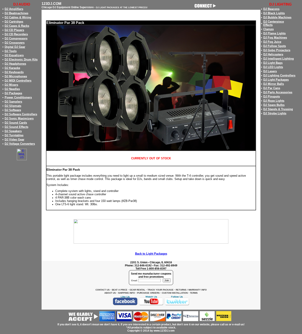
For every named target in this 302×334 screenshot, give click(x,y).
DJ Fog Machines (275, 37)
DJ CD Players (14, 30)
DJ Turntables (14, 135)
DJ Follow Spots (274, 46)
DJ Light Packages (276, 79)
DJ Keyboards (14, 72)
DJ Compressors (16, 38)
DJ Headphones (15, 63)
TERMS (194, 293)
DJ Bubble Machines (277, 17)
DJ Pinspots (271, 96)
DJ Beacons (271, 9)
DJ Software (13, 110)
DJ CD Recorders (16, 34)
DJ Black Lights (274, 13)
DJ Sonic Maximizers (19, 118)
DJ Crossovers (15, 42)
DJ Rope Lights (273, 100)
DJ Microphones (16, 76)
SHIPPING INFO (126, 293)
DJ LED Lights (273, 67)
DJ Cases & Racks (17, 25)
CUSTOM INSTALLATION (175, 293)
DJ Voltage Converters (20, 143)
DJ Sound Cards (16, 122)
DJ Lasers (270, 71)
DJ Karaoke (12, 68)
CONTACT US (103, 290)
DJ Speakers (13, 131)
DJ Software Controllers (21, 114)
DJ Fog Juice (272, 41)
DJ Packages (13, 93)
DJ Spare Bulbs (274, 105)
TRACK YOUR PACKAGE (160, 290)
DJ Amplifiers (14, 9)
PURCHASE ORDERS (148, 293)
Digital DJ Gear (15, 47)
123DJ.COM (51, 4)
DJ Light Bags (273, 62)
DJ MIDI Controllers (18, 80)
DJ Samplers (13, 101)
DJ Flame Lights (274, 33)
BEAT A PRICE (119, 290)
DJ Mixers (11, 84)
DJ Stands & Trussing (278, 109)
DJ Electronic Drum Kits (21, 59)
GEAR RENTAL (137, 290)
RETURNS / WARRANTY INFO (191, 290)
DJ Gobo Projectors (276, 50)
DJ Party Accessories (277, 92)
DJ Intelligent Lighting (278, 58)
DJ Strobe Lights (274, 113)
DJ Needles (12, 89)
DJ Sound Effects (16, 127)
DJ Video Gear (14, 139)
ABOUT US (110, 293)
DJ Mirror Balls (273, 84)
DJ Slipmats (13, 105)
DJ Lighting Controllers (279, 75)
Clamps (268, 29)
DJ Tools (11, 51)
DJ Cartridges (14, 21)
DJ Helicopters (273, 54)
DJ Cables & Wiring (18, 17)
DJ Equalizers (14, 55)
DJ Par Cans (271, 88)
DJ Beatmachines (16, 13)
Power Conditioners (18, 97)
